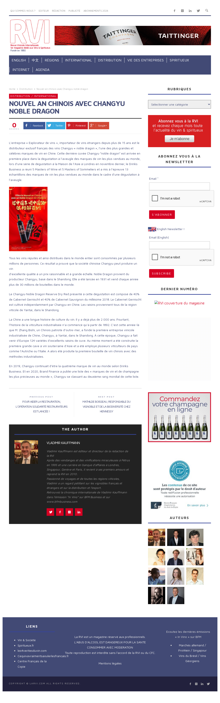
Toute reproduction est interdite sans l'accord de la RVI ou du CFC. (110, 653)
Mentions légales (110, 663)
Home (12, 88)
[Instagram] (182, 10)
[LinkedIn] (190, 10)
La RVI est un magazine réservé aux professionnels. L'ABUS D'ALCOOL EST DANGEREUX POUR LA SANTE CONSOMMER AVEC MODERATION (110, 642)
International (45, 96)
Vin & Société (27, 640)
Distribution (26, 88)
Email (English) (159, 237)
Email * (154, 178)
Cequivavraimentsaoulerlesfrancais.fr (43, 656)
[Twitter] (198, 10)
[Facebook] (175, 10)
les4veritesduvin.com (32, 650)
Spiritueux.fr (26, 645)
